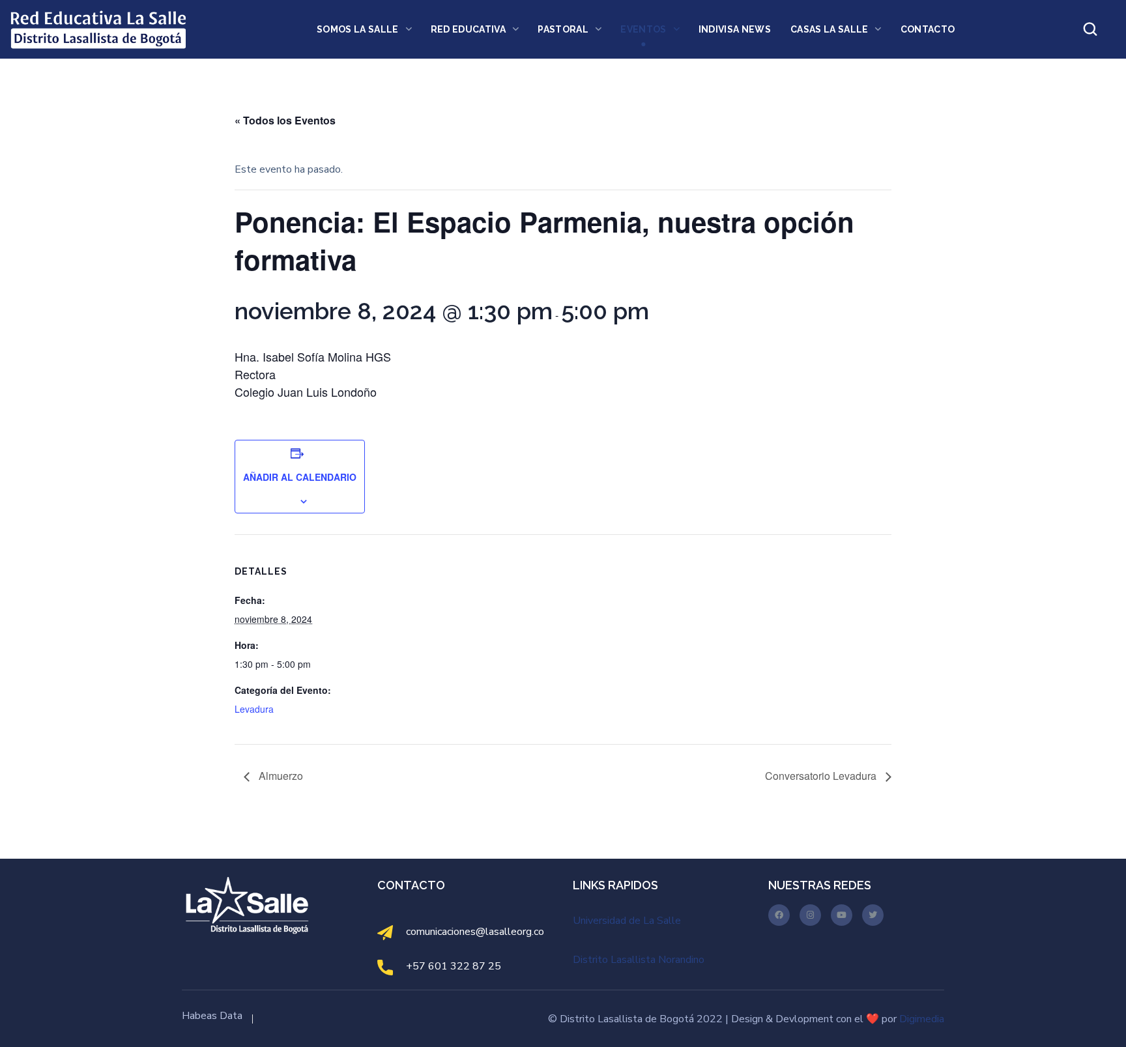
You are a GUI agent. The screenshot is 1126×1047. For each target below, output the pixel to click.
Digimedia (921, 1019)
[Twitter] (873, 915)
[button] (1090, 29)
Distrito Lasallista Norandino (638, 960)
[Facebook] (779, 915)
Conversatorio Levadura (822, 775)
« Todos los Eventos (285, 120)
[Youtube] (841, 915)
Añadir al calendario (299, 476)
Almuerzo (279, 775)
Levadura (254, 708)
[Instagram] (810, 915)
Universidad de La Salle (627, 920)
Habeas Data (212, 1016)
